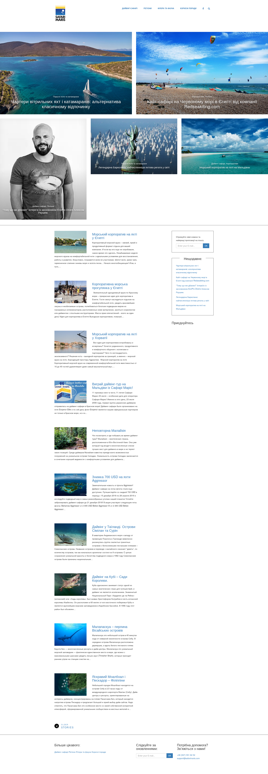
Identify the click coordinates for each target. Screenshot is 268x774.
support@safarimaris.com (188, 758)
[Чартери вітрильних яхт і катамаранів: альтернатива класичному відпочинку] (66, 73)
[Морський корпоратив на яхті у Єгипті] (70, 242)
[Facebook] (203, 8)
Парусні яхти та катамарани (66, 96)
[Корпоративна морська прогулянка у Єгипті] (70, 292)
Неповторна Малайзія (109, 430)
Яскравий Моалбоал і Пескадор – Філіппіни (108, 678)
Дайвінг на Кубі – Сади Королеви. (109, 578)
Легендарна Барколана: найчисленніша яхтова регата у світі (133, 167)
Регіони (148, 8)
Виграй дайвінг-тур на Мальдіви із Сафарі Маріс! (112, 385)
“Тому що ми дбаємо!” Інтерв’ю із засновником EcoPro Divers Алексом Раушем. (43, 211)
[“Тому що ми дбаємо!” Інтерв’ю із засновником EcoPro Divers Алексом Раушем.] (43, 169)
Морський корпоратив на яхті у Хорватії (114, 335)
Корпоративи (198, 96)
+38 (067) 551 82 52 (186, 755)
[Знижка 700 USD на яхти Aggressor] (70, 485)
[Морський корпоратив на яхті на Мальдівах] (224, 146)
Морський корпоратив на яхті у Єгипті (114, 236)
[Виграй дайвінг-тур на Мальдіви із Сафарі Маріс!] (70, 392)
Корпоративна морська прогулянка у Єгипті (110, 285)
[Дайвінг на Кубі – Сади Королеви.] (70, 584)
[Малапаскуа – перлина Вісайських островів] (70, 634)
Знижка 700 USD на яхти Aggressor (111, 478)
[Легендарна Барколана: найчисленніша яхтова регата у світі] (134, 146)
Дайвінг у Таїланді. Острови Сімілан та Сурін (113, 528)
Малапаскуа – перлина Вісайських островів (109, 628)
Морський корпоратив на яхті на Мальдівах (224, 167)
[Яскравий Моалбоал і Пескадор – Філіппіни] (70, 684)
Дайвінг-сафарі (129, 8)
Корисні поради (188, 8)
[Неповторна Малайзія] (70, 438)
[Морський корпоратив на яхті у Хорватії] (70, 342)
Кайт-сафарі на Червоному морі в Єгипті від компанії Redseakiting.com (202, 103)
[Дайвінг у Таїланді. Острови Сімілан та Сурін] (70, 534)
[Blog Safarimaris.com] (60, 12)
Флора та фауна (166, 8)
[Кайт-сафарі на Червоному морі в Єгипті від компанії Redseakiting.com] (202, 73)
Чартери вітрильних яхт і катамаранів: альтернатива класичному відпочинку (66, 103)
